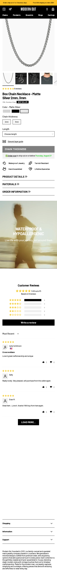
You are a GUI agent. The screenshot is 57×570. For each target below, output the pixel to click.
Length (5, 129)
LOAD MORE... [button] (28, 422)
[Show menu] (4, 9)
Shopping (6, 523)
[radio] (6, 111)
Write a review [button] (28, 322)
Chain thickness (10, 116)
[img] (8, 342)
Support (5, 539)
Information (7, 531)
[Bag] (53, 9)
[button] (8, 89)
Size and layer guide (15, 141)
